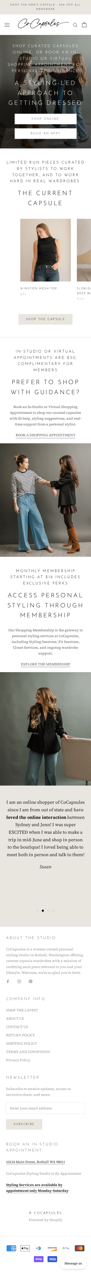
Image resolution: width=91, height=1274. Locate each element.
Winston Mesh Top (38, 288)
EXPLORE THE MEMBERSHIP (45, 664)
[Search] (75, 24)
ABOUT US (15, 1018)
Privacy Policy (18, 1060)
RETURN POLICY (20, 1035)
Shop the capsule (45, 319)
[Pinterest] (30, 981)
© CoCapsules (45, 1213)
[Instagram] (19, 981)
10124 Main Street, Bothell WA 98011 (35, 1161)
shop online (45, 118)
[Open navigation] (7, 25)
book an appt (46, 133)
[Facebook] (8, 981)
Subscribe (24, 1124)
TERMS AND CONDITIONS (28, 1051)
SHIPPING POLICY (21, 1043)
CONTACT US (17, 1026)
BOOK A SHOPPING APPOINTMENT (45, 435)
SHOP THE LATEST (22, 1010)
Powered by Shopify (45, 1219)
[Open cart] (84, 24)
